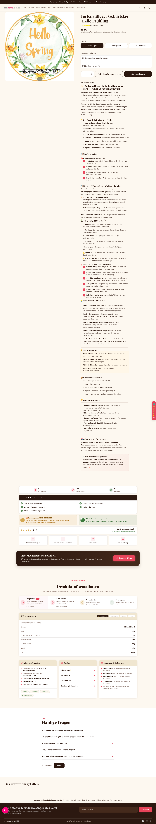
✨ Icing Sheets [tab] (102, 616)
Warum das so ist (116, 800)
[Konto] (144, 7)
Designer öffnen (125, 558)
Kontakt (59, 765)
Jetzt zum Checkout (138, 74)
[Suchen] (140, 7)
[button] (42, 804)
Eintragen (145, 810)
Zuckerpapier (65, 675)
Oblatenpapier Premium (69, 686)
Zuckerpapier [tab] (114, 616)
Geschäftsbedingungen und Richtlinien (78, 821)
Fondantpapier (66, 681)
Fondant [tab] (124, 616)
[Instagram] (146, 821)
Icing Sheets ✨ (66, 670)
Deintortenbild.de (14, 821)
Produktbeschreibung (87, 82)
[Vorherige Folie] (7, 46)
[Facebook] (143, 821)
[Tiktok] (150, 821)
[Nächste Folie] (72, 46)
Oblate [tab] (131, 616)
